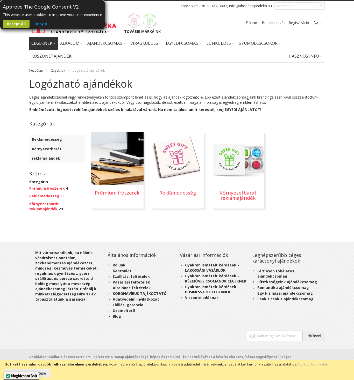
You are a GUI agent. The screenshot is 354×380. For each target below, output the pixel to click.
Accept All (16, 23)
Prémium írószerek (47, 188)
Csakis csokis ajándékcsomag (285, 298)
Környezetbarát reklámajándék (44, 206)
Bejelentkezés (273, 22)
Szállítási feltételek (131, 276)
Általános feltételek (132, 287)
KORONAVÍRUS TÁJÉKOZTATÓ (140, 293)
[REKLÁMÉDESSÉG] (134, 20)
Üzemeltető (124, 310)
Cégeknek (58, 70)
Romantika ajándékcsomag (283, 287)
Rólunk (119, 265)
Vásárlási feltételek (131, 282)
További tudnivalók (313, 364)
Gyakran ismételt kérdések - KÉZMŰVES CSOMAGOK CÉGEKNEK (215, 278)
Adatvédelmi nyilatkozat (136, 299)
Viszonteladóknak (202, 297)
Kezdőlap (36, 70)
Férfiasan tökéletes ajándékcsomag (275, 274)
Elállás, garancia (128, 304)
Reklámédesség (44, 195)
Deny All (41, 23)
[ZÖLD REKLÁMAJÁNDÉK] (150, 20)
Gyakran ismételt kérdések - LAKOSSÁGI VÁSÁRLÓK (212, 268)
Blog (117, 316)
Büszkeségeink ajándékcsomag (287, 281)
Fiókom (252, 22)
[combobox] (299, 6)
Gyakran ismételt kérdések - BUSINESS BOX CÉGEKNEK (212, 289)
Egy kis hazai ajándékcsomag (285, 293)
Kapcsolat (122, 270)
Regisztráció (299, 22)
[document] (177, 369)
